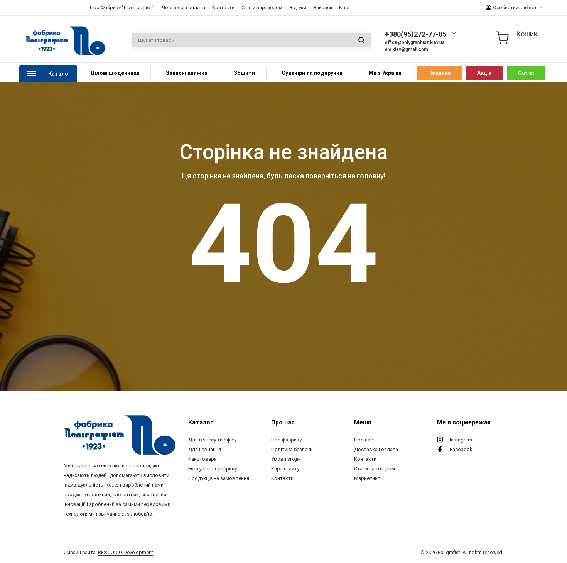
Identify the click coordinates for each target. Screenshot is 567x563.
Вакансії (322, 7)
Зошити (244, 73)
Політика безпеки (292, 449)
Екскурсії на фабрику (212, 469)
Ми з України (385, 73)
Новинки (439, 73)
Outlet (526, 73)
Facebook (461, 449)
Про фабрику (286, 440)
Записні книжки (187, 73)
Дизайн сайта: (108, 552)
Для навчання (204, 449)
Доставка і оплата (183, 7)
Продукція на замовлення (218, 478)
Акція (484, 73)
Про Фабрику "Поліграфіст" (122, 7)
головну (370, 176)
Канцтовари (202, 459)
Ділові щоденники (115, 73)
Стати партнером (261, 7)
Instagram (461, 440)
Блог (344, 7)
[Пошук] (361, 40)
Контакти (223, 7)
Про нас (363, 440)
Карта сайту (285, 469)
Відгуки (297, 7)
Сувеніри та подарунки (312, 73)
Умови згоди (286, 459)
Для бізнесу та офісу (212, 440)
